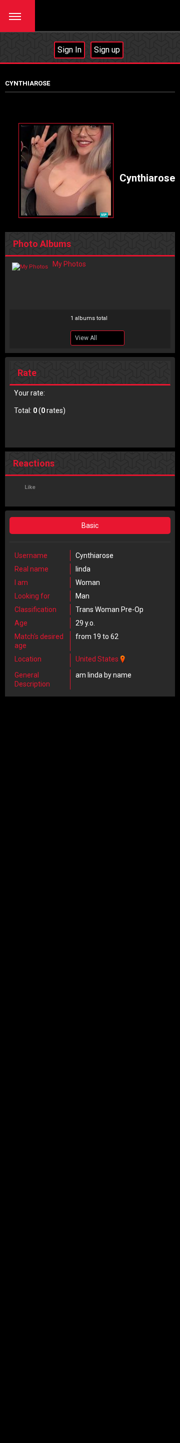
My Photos (69, 264)
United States (97, 659)
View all (86, 338)
